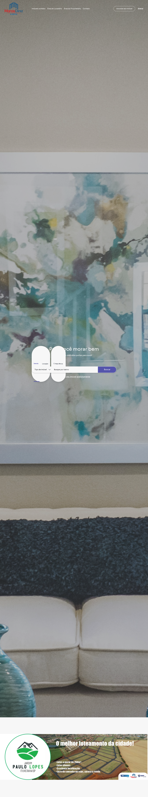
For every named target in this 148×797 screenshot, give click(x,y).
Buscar (107, 369)
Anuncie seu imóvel (124, 9)
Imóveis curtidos (38, 9)
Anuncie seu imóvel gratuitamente (74, 376)
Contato (86, 9)
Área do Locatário (54, 9)
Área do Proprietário (72, 9)
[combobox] (75, 369)
